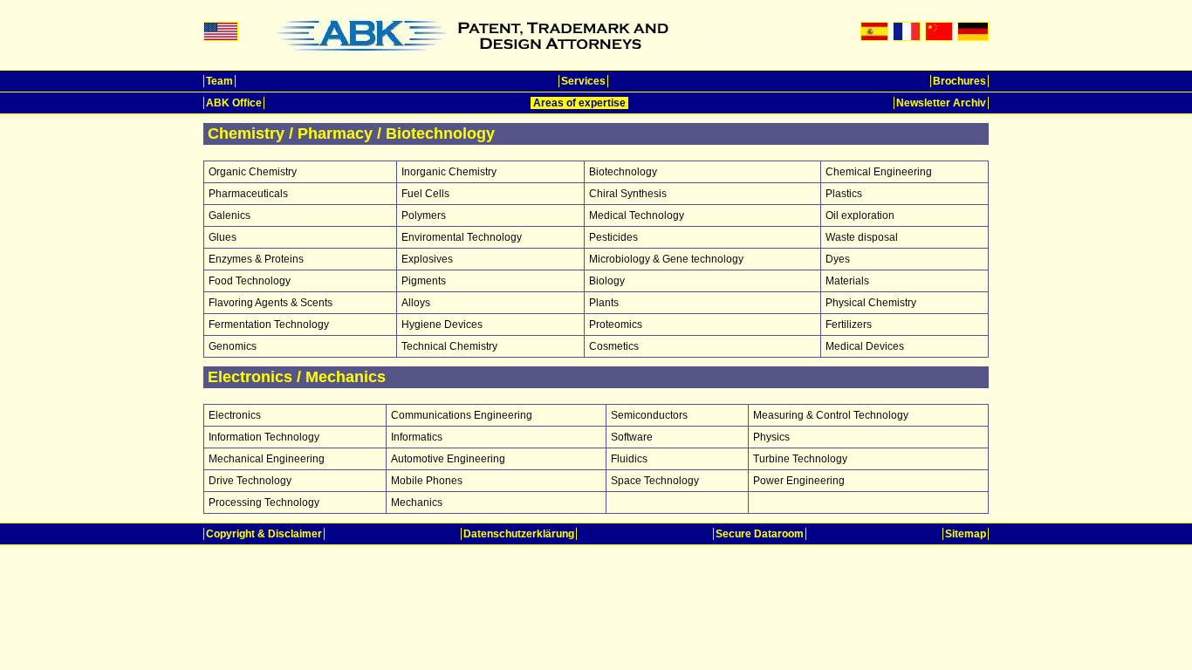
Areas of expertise (579, 103)
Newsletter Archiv (941, 103)
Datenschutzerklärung (518, 534)
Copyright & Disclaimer (264, 534)
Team (219, 81)
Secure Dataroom (760, 534)
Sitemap (965, 534)
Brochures (959, 81)
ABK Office (234, 103)
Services (583, 81)
